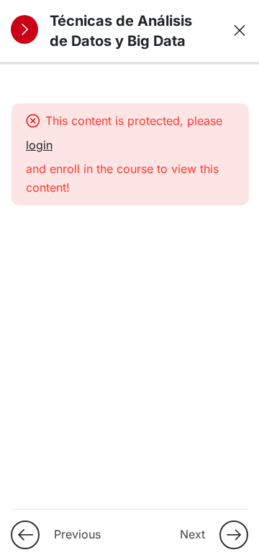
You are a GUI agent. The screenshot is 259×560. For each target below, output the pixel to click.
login (39, 145)
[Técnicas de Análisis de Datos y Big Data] (234, 30)
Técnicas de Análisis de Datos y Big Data (121, 31)
